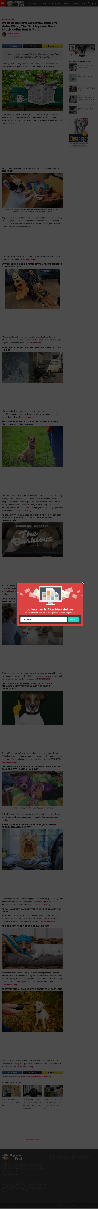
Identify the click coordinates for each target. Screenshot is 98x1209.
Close (83, 583)
